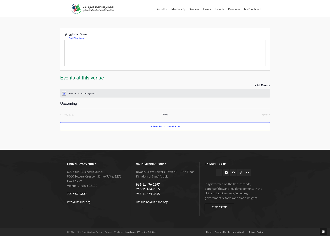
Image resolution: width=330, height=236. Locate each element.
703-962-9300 (76, 194)
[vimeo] (240, 172)
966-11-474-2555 (148, 189)
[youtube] (233, 172)
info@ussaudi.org (78, 202)
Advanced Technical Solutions (142, 232)
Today (165, 114)
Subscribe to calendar (163, 126)
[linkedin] (226, 172)
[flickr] (247, 172)
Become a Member (237, 232)
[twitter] (219, 172)
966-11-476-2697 (148, 184)
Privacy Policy (256, 232)
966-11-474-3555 (148, 194)
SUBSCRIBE (219, 207)
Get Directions (76, 38)
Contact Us (220, 232)
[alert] (165, 93)
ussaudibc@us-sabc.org (152, 202)
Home (209, 232)
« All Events (262, 85)
